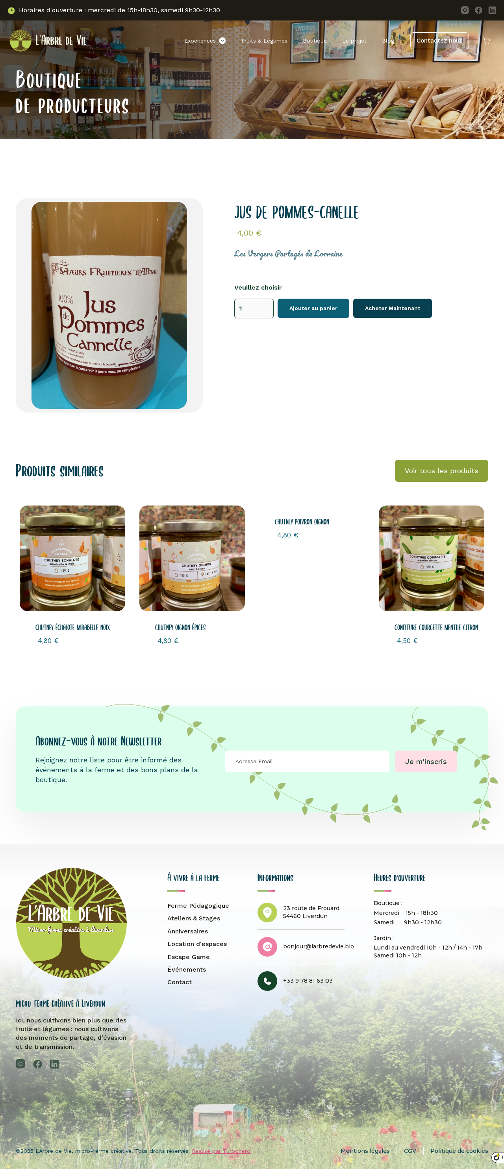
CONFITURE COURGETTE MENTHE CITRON (436, 628)
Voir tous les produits (441, 470)
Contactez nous (440, 40)
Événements (186, 969)
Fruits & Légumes (264, 40)
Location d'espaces (197, 944)
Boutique (315, 40)
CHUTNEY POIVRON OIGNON (302, 522)
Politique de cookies (459, 1150)
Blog (388, 40)
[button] (205, 41)
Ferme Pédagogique (198, 905)
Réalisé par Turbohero (221, 1151)
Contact (179, 982)
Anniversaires (187, 931)
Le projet (354, 40)
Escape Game (188, 957)
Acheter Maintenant (392, 308)
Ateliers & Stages (193, 918)
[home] (47, 40)
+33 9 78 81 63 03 (308, 980)
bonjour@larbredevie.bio (318, 946)
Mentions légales (365, 1150)
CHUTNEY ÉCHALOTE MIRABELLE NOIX (72, 628)
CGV (410, 1150)
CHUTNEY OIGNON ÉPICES (180, 628)
